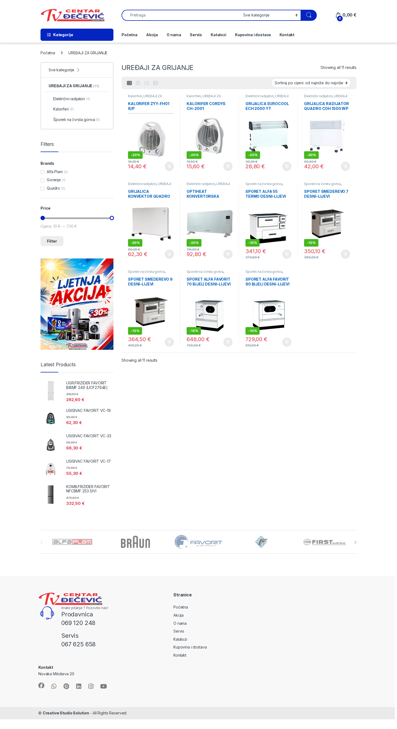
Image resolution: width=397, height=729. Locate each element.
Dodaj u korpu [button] (168, 166)
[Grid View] (129, 83)
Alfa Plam (55, 171)
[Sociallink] (41, 685)
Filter (52, 241)
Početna (129, 34)
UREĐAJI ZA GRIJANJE (145, 98)
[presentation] (355, 542)
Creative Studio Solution (66, 713)
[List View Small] (155, 83)
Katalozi (218, 34)
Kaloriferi (135, 96)
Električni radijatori (259, 96)
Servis (196, 34)
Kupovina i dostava (253, 34)
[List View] (146, 83)
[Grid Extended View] (138, 83)
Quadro (53, 188)
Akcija (152, 34)
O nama (174, 34)
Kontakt (287, 34)
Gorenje (54, 179)
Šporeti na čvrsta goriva (263, 184)
